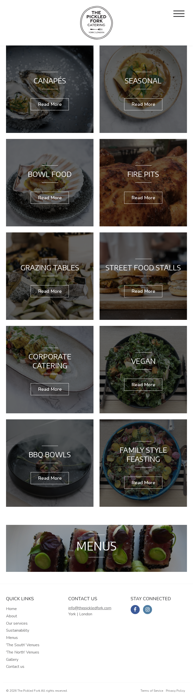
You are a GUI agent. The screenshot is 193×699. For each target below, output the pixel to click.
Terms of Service (151, 691)
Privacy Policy (175, 691)
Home (11, 609)
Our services (17, 623)
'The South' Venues (22, 645)
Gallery (12, 659)
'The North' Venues (22, 652)
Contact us (15, 666)
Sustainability (17, 630)
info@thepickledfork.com (89, 608)
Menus (12, 637)
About (11, 616)
